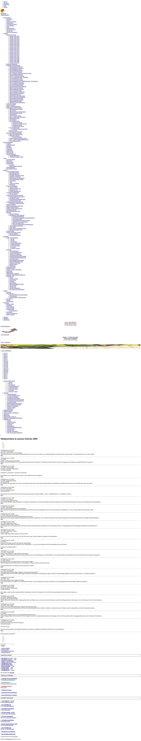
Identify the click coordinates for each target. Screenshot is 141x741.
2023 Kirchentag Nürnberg (15, 72)
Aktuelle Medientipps (14, 155)
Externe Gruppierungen (11, 313)
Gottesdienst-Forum (11, 267)
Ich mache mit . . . (10, 293)
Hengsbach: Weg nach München (19, 221)
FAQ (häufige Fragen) (11, 24)
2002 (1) (5, 375)
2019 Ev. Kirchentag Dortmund (16, 76)
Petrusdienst (12, 184)
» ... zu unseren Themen (12, 391)
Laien (10, 182)
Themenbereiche (10, 28)
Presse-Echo (9, 160)
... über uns (12, 240)
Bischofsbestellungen (14, 172)
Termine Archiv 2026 (14, 37)
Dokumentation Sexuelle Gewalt (17, 196)
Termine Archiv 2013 (14, 53)
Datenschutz (6, 4)
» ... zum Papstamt (10, 385)
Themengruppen (10, 309)
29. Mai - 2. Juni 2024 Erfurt (7, 728)
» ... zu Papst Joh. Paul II (12, 389)
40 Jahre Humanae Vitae (15, 200)
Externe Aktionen (10, 314)
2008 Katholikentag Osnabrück (16, 89)
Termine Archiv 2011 (14, 56)
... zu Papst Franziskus (14, 244)
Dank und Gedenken (11, 21)
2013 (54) (6, 365)
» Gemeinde (9, 424)
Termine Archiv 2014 (14, 52)
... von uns (11, 239)
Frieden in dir (12, 280)
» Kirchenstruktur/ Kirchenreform (14, 403)
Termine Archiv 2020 (14, 44)
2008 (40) (6, 371)
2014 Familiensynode (14, 121)
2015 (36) (6, 362)
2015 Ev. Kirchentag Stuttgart (16, 80)
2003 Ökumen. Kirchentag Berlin (17, 96)
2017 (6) (5, 360)
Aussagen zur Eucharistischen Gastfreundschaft (23, 217)
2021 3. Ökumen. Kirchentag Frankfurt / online (20, 73)
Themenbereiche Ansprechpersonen (17, 297)
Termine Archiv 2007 (14, 61)
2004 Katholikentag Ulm (15, 94)
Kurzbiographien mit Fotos (15, 166)
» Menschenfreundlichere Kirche (14, 427)
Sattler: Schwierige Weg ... (18, 223)
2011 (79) (6, 367)
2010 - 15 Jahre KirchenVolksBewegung (18, 139)
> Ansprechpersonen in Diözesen (9, 692)
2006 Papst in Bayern (14, 135)
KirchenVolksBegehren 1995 (16, 261)
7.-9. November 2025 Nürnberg (8, 713)
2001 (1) (5, 377)
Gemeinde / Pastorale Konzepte (16, 175)
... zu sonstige (12, 247)
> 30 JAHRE (7, 651)
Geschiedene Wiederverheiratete (16, 203)
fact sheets (11, 164)
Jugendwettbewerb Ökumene (16, 225)
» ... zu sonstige (10, 390)
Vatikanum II (12, 265)
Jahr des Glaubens (13, 233)
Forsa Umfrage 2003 (17, 219)
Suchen (2, 645)
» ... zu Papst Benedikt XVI (12, 386)
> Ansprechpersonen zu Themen (9, 695)
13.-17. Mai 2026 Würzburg (7, 705)
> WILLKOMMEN (5, 648)
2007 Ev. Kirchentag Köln (15, 90)
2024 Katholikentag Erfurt (15, 69)
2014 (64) (6, 363)
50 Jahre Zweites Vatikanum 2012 (14, 208)
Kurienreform (12, 180)
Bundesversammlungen (11, 64)
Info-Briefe (9, 147)
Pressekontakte (9, 162)
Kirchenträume (12, 282)
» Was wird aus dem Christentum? (14, 432)
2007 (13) (6, 373)
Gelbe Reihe (9, 149)
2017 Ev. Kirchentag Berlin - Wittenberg (18, 77)
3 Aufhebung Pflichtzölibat (12, 192)
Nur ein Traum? (13, 285)
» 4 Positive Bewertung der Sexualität (15, 399)
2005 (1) (5, 374)
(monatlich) (6, 659)
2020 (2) (5, 356)
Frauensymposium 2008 (15, 191)
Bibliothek (6, 236)
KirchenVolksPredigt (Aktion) (16, 179)
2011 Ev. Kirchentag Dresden (16, 85)
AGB (5, 5)
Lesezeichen (9, 271)
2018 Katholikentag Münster (16, 74)
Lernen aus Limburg (14, 183)
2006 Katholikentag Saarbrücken (17, 92)
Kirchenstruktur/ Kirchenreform (16, 260)
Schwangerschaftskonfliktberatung (17, 199)
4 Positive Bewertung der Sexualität (14, 195)
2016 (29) (6, 361)
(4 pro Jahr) (7, 658)
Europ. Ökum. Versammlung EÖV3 (17, 228)
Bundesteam (9, 19)
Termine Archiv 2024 (14, 38)
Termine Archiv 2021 (14, 42)
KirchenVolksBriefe (17, 137)
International (3, 13)
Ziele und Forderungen (11, 32)
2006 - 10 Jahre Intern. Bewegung (17, 117)
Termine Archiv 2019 (14, 45)
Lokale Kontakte (10, 308)
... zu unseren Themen (14, 248)
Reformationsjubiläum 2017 (15, 229)
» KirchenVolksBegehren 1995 (13, 404)
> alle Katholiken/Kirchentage (8, 734)
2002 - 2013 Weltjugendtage (16, 134)
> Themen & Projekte (6, 690)
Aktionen (6, 33)
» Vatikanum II (9, 408)
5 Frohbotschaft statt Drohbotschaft (14, 202)
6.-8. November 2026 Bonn (7, 701)
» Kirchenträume (10, 426)
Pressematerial (9, 163)
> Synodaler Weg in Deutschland (9, 678)
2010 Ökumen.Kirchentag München (17, 86)
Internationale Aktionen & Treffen (14, 107)
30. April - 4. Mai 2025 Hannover (8, 717)
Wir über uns (9, 31)
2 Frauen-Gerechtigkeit (11, 186)
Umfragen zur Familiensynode (19, 123)
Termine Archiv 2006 (14, 62)
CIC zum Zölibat (13, 194)
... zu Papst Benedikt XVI (15, 243)
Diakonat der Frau (13, 190)
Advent (11, 277)
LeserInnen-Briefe (10, 159)
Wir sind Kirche (7, 17)
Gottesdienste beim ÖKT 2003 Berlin (21, 220)
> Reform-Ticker (5, 667)
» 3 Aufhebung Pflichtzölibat (13, 398)
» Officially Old (10, 430)
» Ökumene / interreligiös (12, 406)
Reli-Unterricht (9, 153)
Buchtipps (8, 249)
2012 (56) (6, 366)
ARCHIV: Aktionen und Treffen (14, 133)
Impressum (6, 3)
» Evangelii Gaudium (11, 402)
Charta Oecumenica (14, 214)
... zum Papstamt (13, 241)
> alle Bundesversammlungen (8, 731)
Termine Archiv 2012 (14, 54)
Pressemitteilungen (10, 167)
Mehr (2, 455)
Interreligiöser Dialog (11, 210)
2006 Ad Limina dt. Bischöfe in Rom (18, 138)
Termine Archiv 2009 (14, 58)
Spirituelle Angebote (11, 103)
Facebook (8, 292)
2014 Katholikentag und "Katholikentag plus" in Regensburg (23, 81)
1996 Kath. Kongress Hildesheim (17, 102)
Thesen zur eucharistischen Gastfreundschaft (22, 224)
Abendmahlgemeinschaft (18, 216)
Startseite (6, 317)
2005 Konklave (13, 114)
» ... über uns (9, 383)
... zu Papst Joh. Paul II (14, 245)
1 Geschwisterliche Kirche (12, 171)
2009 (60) (6, 370)
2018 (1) (5, 358)
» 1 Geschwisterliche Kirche (13, 395)
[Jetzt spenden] (70, 348)
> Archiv (13, 670)
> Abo (15, 658)
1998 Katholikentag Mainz (15, 101)
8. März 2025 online (7, 720)
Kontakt (5, 7)
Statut (7, 27)
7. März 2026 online (7, 709)
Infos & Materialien (8, 142)
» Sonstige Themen (10, 407)
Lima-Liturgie (12, 227)
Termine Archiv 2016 (14, 49)
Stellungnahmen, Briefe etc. (12, 273)
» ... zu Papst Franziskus (12, 387)
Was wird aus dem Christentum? (16, 289)
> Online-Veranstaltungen (7, 661)
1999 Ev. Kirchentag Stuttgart (16, 99)
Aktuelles (8, 143)
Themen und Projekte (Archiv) (13, 232)
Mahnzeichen (9, 272)
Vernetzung (6, 302)
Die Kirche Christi (13, 278)
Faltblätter (8, 146)
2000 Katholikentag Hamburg (16, 98)
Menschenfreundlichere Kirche (16, 284)
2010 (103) (6, 369)
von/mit (10, 662)
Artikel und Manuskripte (12, 237)
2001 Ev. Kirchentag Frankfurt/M (17, 97)
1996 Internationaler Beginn (15, 109)
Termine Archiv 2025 (14, 36)
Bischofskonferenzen (14, 174)
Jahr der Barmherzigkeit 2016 (13, 211)
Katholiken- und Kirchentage (13, 65)
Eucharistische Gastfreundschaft (16, 215)
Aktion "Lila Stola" (10, 105)
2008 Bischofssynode (14, 118)
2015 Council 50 (13, 130)
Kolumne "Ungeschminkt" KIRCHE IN (15, 275)
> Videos (3, 662)
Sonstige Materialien (11, 154)
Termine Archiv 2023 (14, 40)
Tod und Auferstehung (14, 288)
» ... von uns (9, 382)
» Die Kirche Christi (11, 422)
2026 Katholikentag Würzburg (16, 68)
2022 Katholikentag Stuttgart (16, 70)
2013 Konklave (13, 119)
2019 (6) (5, 357)
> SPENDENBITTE (5, 652)
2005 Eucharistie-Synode (15, 115)
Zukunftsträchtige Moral (15, 235)
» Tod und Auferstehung (12, 431)
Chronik (8, 20)
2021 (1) (5, 354)
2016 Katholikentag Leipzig (15, 78)
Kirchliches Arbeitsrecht (15, 176)
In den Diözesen (10, 25)
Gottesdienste (9, 150)
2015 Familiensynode (14, 127)
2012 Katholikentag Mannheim (16, 84)
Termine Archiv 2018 (14, 46)
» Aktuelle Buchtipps (11, 394)
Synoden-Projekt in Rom (18, 126)
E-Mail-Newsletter (10, 145)
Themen (5, 170)
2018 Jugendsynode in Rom (15, 131)
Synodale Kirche (10, 231)
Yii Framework (9, 739)
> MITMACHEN (5, 649)
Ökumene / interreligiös (14, 263)
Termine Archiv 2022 (14, 41)
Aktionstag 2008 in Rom (15, 188)
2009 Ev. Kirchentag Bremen (16, 88)
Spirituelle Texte (10, 276)
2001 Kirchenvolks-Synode (15, 113)
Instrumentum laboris (17, 125)
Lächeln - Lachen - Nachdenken (13, 269)
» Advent (8, 420)
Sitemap (5, 1)
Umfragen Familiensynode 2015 (19, 129)
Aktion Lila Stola (13, 187)
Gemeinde (11, 281)
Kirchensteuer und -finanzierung (16, 178)
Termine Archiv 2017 (14, 48)
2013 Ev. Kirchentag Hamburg (16, 82)
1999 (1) (5, 378)
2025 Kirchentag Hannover (15, 66)
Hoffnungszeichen (10, 268)
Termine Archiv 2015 (14, 50)
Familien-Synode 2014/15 (12, 207)
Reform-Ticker (9, 151)
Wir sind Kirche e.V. (11, 29)
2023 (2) (5, 353)
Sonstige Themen (13, 264)
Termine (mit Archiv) (11, 35)
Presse (5, 158)
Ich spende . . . (9, 298)
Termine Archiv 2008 (14, 60)
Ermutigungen (9, 23)
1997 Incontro (12, 110)
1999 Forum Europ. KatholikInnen (17, 111)
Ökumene (8, 212)
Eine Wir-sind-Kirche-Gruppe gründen (18, 294)
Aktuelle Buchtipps (13, 251)
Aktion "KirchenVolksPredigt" (13, 106)
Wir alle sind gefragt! (17, 122)
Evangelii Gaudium (13, 259)
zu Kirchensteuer (13, 310)
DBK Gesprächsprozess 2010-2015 (14, 206)
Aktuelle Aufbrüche (11, 204)
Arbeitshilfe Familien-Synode (16, 156)
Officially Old (12, 286)
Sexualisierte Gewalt (14, 198)
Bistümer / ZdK (10, 304)
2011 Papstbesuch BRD (14, 141)
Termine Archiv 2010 (14, 57)
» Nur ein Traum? (10, 428)
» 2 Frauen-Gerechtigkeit (12, 396)
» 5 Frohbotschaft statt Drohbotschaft (15, 400)
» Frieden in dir (10, 423)
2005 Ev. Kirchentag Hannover (16, 93)
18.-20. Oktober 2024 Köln (9, 724)
